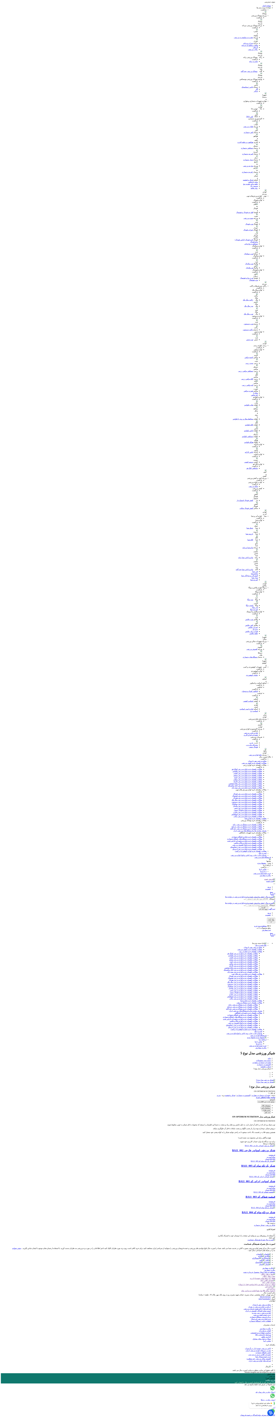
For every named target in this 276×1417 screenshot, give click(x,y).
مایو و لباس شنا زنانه (245, 557)
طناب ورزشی (248, 126)
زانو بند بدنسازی (247, 172)
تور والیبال (249, 268)
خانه (269, 1058)
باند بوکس (254, 395)
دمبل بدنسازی (248, 160)
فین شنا (255, 571)
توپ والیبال (249, 264)
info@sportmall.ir (265, 1299)
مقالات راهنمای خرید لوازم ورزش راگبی (248, 816)
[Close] (274, 1234)
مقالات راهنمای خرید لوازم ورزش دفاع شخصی (245, 783)
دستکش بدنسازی (247, 148)
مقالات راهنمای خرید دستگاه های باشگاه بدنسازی (244, 839)
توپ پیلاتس (249, 619)
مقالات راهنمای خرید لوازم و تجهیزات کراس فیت (244, 841)
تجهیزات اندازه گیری (251, 735)
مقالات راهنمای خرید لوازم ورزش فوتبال (247, 794)
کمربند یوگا (254, 609)
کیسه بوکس (249, 357)
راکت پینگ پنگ (248, 300)
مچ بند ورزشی (248, 166)
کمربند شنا (254, 580)
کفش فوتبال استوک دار (245, 500)
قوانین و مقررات (265, 1331)
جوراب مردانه (248, 43)
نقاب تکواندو (248, 405)
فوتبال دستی (253, 747)
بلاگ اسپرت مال (261, 945)
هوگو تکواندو (248, 442)
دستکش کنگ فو (252, 468)
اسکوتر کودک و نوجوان (250, 691)
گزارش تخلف (266, 1337)
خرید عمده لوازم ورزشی (262, 873)
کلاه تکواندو (249, 425)
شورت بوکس (248, 391)
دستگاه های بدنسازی (250, 657)
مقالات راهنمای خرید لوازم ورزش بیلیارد (247, 812)
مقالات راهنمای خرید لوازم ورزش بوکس (247, 779)
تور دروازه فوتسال (246, 278)
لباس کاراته (249, 452)
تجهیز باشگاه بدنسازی (263, 1352)
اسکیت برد (254, 711)
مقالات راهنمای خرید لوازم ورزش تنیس (248, 808)
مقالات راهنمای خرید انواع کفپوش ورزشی (247, 845)
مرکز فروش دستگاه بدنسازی (260, 1317)
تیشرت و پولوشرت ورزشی (243, 37)
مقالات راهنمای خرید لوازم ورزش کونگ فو (247, 769)
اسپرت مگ (263, 853)
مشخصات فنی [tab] (265, 1108)
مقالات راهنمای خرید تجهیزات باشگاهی (248, 1013)
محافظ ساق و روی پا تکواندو (243, 419)
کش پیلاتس (249, 625)
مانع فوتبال (254, 242)
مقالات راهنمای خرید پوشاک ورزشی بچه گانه (246, 829)
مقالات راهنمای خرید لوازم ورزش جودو (248, 777)
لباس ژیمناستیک (247, 87)
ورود (269, 887)
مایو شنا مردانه (247, 548)
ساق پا (255, 393)
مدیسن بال (254, 186)
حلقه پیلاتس (253, 633)
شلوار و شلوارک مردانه (250, 45)
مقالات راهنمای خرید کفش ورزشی (254, 763)
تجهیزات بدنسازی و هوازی (261, 1062)
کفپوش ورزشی (251, 649)
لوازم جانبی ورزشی (251, 733)
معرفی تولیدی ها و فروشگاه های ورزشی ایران (250, 831)
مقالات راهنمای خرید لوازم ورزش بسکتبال (247, 804)
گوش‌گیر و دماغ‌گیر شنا (249, 576)
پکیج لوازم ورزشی (255, 755)
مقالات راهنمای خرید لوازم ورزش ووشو (248, 775)
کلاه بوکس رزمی (247, 379)
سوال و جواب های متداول (261, 1339)
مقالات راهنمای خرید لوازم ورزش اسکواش (246, 814)
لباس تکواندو (248, 431)
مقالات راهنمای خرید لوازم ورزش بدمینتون (247, 802)
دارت (251, 743)
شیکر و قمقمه (248, 180)
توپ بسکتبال (248, 254)
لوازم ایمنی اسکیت (246, 709)
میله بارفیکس (253, 182)
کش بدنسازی (248, 132)
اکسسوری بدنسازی (264, 1064)
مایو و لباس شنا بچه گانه (244, 569)
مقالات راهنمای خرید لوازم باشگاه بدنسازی (247, 837)
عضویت (268, 889)
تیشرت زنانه (253, 61)
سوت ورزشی (248, 218)
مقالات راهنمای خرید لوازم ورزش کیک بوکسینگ (245, 786)
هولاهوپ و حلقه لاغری (245, 142)
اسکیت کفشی (248, 701)
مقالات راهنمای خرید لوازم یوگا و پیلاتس (248, 843)
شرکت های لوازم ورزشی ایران (260, 1361)
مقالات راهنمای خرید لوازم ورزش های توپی (246, 974)
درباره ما (263, 871)
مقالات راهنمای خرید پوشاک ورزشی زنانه (247, 824)
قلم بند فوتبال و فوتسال (244, 212)
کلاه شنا (250, 540)
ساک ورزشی (253, 486)
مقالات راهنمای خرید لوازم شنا (256, 818)
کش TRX (249, 117)
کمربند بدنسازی (247, 154)
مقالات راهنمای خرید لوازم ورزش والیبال (247, 806)
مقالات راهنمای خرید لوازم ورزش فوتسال (247, 796)
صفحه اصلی (266, 6)
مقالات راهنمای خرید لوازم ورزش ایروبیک (247, 849)
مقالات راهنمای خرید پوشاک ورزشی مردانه (246, 826)
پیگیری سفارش (265, 875)
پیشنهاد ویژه (261, 863)
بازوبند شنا (249, 534)
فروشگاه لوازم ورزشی (262, 857)
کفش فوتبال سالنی (246, 508)
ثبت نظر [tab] (267, 1112)
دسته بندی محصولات (263, 1060)
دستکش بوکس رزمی (245, 371)
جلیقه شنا (254, 574)
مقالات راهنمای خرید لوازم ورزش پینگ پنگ (247, 800)
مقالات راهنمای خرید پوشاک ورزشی (249, 1003)
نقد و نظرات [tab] (266, 1110)
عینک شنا (250, 528)
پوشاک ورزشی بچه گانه (249, 71)
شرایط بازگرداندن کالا (263, 1335)
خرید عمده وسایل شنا (263, 1357)
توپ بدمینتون (248, 324)
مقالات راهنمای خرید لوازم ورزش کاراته (248, 781)
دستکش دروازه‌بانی (251, 244)
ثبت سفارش (266, 930)
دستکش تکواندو (247, 436)
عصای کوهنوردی (252, 675)
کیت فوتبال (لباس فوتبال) (244, 240)
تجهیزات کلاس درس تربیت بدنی (259, 1355)
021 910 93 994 (265, 1297)
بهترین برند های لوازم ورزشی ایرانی (258, 1350)
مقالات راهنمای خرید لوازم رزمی (250, 951)
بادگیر (256, 91)
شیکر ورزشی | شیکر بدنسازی (264, 1225)
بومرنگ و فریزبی (252, 745)
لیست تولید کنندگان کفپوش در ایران (258, 1311)
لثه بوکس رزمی (247, 385)
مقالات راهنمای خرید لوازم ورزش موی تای (247, 788)
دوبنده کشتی (248, 462)
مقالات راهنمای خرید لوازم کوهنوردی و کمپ (251, 851)
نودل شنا (255, 578)
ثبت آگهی (271, 909)
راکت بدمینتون (248, 330)
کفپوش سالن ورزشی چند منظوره (259, 1359)
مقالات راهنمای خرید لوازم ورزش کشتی (247, 773)
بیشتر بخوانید (16, 1248)
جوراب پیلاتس (253, 627)
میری (219, 1095)
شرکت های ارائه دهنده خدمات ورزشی (257, 1309)
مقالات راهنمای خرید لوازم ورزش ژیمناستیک (246, 847)
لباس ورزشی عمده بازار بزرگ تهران (258, 1348)
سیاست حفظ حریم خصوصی (260, 1333)
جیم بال (255, 629)
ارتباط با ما (263, 1039)
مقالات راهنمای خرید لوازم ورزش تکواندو (247, 771)
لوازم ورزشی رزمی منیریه (261, 1313)
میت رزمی (249, 363)
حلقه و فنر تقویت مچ (250, 184)
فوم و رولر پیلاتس (251, 631)
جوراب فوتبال (248, 230)
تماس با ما (263, 869)
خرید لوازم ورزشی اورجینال (261, 1319)
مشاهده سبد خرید (260, 926)
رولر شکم (254, 188)
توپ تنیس (249, 340)
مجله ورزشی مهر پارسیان (257, 761)
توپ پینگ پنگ (248, 314)
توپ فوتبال (249, 224)
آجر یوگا (255, 607)
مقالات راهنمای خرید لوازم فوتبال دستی (248, 810)
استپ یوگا (249, 605)
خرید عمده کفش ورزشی (262, 1315)
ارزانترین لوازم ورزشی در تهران (259, 1307)
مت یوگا (250, 600)
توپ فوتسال (253, 280)
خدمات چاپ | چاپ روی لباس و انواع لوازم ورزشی (249, 855)
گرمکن (255, 47)
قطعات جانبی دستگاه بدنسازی (260, 1321)
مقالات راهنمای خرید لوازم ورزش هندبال (247, 798)
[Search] (244, 899)
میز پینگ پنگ (248, 306)
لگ (257, 89)
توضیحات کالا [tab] (266, 1105)
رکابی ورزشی (253, 49)
